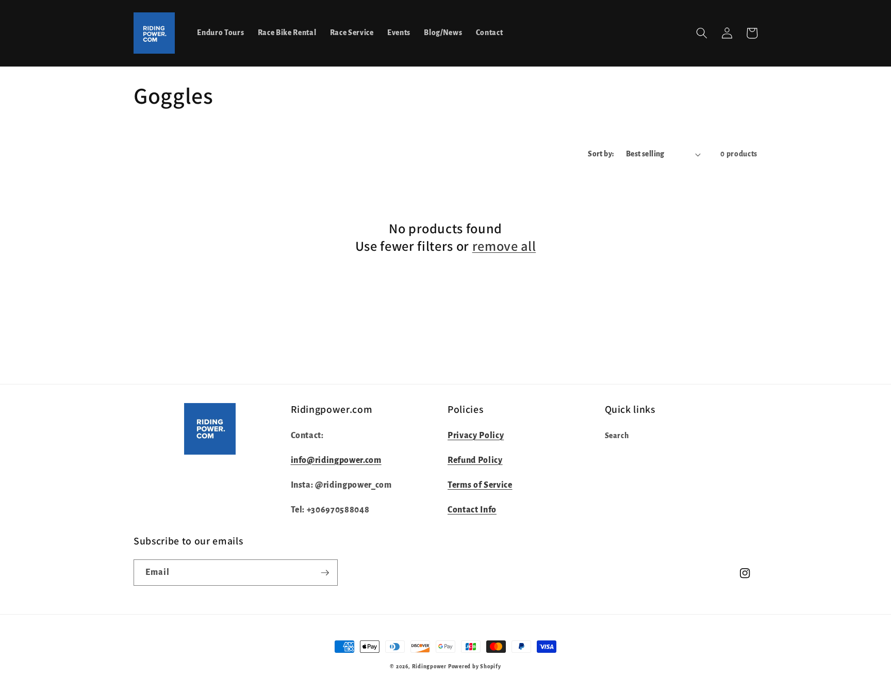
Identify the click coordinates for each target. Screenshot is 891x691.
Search (617, 436)
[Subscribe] (324, 572)
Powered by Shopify (474, 666)
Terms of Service (480, 485)
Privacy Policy (476, 435)
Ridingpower (429, 666)
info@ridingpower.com (336, 460)
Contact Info (472, 510)
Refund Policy (475, 460)
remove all (504, 246)
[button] (701, 33)
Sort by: (601, 154)
